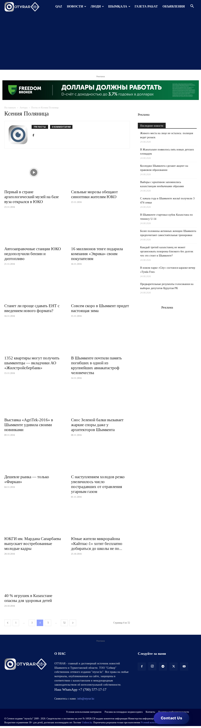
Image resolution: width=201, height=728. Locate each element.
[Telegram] (163, 666)
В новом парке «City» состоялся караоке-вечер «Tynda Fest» (167, 269)
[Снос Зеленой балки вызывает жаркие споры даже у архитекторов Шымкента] (100, 400)
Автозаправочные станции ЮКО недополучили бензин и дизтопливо (32, 253)
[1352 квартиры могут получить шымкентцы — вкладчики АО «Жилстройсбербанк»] (33, 338)
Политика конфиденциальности (173, 712)
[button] (192, 6)
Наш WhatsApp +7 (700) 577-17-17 (80, 689)
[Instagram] (152, 666)
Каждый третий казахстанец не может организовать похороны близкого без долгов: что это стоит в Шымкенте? (167, 251)
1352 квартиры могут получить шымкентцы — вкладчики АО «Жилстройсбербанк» (31, 363)
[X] (173, 666)
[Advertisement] (100, 42)
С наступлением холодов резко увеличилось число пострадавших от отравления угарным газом (98, 484)
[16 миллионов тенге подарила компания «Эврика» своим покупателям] (100, 229)
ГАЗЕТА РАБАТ (146, 6)
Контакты (150, 712)
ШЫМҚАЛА (117, 6)
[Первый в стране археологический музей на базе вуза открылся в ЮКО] (33, 172)
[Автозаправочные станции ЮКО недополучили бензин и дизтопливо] (33, 229)
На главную (10, 107)
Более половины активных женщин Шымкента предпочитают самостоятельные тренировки (168, 233)
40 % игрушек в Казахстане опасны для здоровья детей (28, 598)
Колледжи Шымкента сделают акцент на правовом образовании (164, 167)
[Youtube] (184, 666)
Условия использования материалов (83, 712)
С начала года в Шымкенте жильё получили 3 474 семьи (167, 200)
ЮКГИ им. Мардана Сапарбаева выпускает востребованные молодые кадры (32, 543)
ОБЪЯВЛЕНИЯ (174, 6)
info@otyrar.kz (85, 698)
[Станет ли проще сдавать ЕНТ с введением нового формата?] (33, 286)
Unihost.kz (87, 722)
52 (64, 622)
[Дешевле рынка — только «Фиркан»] (33, 457)
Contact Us (171, 718)
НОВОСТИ (75, 6)
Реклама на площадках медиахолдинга (124, 712)
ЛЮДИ (95, 6)
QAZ (58, 6)
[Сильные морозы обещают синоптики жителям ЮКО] (100, 172)
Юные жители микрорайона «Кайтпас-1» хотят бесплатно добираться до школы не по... (96, 543)
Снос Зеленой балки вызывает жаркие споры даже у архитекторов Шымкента (97, 425)
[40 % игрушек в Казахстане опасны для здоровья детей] (33, 576)
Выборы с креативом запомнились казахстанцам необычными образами (162, 184)
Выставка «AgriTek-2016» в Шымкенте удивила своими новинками (28, 425)
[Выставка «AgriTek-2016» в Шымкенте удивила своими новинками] (33, 400)
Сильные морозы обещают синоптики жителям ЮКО (94, 194)
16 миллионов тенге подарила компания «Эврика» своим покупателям (97, 253)
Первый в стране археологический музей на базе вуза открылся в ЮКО (31, 197)
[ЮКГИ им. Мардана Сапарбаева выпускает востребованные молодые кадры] (33, 519)
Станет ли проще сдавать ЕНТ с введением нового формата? (31, 308)
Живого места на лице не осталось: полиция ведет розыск (166, 135)
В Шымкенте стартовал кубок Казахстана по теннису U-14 (166, 216)
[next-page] (72, 623)
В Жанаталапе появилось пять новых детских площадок (167, 151)
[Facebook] (35, 135)
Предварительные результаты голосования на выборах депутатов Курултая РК (166, 286)
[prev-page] (7, 623)
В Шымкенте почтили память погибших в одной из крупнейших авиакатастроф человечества (96, 365)
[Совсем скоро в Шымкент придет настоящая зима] (100, 286)
